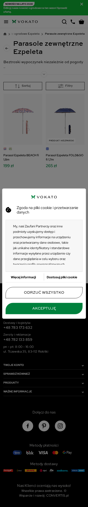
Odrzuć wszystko (44, 292)
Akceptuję (44, 308)
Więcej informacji (23, 277)
